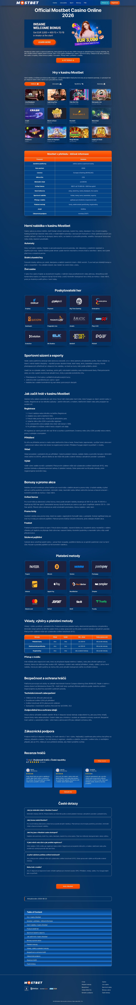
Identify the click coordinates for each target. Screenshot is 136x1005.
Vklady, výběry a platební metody (38, 948)
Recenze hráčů (32, 960)
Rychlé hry (78, 84)
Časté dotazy (31, 964)
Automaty (100, 84)
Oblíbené (33, 84)
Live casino (55, 84)
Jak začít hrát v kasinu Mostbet (37, 936)
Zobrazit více (68, 792)
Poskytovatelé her (33, 929)
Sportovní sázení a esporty (36, 933)
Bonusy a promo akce (34, 940)
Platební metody (32, 944)
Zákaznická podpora (33, 956)
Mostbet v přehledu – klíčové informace (40, 921)
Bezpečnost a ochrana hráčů (36, 952)
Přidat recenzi (102, 761)
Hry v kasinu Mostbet (34, 917)
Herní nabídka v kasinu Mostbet (37, 925)
